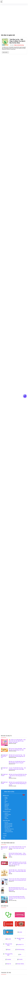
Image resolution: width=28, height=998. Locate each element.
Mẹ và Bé (12, 45)
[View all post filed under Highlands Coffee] (19, 924)
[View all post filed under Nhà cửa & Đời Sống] (8, 944)
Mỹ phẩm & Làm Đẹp (8, 824)
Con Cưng (6, 808)
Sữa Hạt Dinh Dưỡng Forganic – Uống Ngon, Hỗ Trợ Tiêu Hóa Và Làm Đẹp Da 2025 (17, 855)
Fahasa (6, 801)
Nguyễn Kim (7, 804)
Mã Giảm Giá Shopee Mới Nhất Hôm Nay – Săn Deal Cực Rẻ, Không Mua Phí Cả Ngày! (18, 776)
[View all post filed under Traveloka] (8, 959)
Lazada (6, 798)
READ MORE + (5, 52)
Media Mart (7, 805)
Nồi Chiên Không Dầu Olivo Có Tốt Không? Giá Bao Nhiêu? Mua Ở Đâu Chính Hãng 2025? (18, 889)
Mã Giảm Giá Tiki (12, 763)
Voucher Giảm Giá (12, 865)
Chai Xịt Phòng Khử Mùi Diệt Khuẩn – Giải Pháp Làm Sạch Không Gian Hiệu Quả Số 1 (17, 898)
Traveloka (6, 815)
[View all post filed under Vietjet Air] (8, 963)
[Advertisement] (14, 18)
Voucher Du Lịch (6, 811)
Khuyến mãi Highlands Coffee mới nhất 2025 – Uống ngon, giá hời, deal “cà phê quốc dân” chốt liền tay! (17, 863)
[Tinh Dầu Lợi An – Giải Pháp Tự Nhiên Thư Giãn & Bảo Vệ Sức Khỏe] (5, 39)
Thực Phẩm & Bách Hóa (9, 829)
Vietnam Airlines (8, 814)
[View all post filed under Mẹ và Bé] (8, 939)
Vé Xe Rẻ (6, 818)
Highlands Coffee (8, 809)
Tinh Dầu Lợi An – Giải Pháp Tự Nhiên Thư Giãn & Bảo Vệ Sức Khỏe (17, 41)
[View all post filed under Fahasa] (8, 924)
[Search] (26, 2)
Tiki (5, 799)
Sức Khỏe (10, 857)
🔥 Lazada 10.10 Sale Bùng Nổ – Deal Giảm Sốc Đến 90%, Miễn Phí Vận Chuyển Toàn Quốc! (17, 741)
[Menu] (1, 2)
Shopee (6, 797)
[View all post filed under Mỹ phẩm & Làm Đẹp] (19, 939)
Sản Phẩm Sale (6, 820)
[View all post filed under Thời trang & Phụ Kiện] (8, 954)
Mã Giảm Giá (6, 795)
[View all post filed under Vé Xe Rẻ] (19, 959)
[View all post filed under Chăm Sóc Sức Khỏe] (8, 915)
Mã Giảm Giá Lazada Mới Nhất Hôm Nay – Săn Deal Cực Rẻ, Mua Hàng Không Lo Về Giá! (18, 783)
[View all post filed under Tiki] (19, 954)
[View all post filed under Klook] (8, 932)
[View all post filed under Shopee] (8, 949)
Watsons (6, 806)
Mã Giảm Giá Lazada (12, 743)
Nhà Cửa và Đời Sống (12, 900)
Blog (4, 837)
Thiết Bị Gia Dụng (8, 830)
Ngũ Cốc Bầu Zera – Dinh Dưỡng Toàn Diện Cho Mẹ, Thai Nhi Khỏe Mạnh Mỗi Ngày (17, 871)
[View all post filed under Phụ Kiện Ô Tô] (19, 944)
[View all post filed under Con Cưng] (19, 915)
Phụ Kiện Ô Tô (7, 827)
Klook (6, 817)
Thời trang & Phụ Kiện (9, 831)
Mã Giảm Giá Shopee (12, 751)
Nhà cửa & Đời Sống (8, 826)
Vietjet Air (6, 813)
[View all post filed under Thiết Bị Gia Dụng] (19, 949)
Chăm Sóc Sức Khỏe (8, 823)
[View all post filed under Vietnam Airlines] (19, 963)
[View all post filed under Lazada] (19, 932)
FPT (5, 802)
